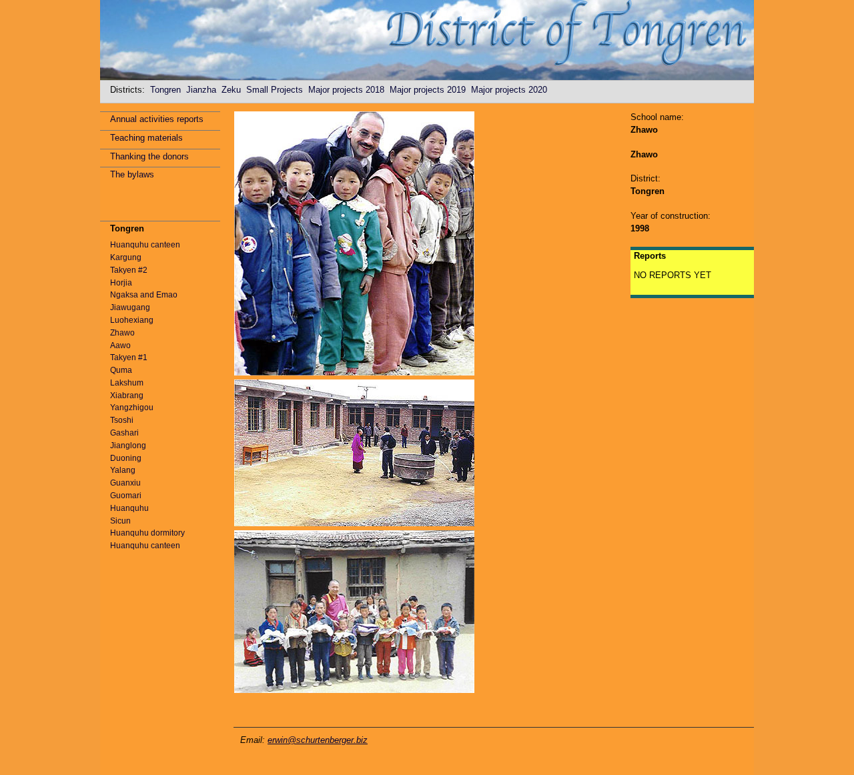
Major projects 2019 (430, 90)
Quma (121, 370)
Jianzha (204, 90)
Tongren (168, 90)
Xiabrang (126, 395)
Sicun (120, 521)
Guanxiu (125, 483)
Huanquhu (129, 508)
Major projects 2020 (511, 90)
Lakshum (126, 383)
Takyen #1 (128, 357)
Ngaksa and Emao (143, 294)
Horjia (121, 282)
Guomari (125, 495)
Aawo (120, 345)
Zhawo (122, 332)
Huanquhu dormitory (147, 533)
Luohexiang (131, 320)
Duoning (125, 458)
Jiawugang (130, 307)
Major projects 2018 (349, 90)
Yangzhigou (131, 407)
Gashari (124, 433)
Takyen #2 (128, 270)
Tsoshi (121, 420)
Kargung (125, 257)
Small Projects (277, 90)
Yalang (122, 470)
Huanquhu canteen (145, 244)
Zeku (234, 90)
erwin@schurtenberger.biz (318, 740)
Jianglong (128, 445)
